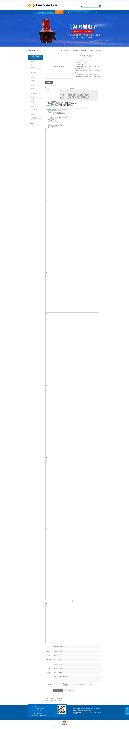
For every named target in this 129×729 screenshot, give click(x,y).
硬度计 (32, 69)
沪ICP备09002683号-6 (89, 712)
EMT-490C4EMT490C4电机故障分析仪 (55, 698)
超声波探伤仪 (33, 119)
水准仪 (32, 90)
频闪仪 (32, 104)
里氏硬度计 (33, 88)
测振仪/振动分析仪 (34, 72)
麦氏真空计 (33, 96)
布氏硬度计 (33, 106)
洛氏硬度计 (33, 111)
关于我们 (41, 12)
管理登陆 (98, 708)
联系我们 (99, 1)
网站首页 (32, 12)
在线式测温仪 (33, 114)
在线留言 (95, 1)
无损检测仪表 (77, 50)
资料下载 (77, 12)
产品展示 (59, 12)
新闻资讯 (50, 12)
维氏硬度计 (33, 67)
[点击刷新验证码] (66, 684)
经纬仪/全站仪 (33, 117)
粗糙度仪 (32, 75)
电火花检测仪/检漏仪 (34, 109)
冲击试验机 (33, 101)
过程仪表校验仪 (33, 93)
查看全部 (32, 123)
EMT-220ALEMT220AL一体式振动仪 (55, 700)
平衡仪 (32, 64)
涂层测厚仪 (33, 80)
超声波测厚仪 (33, 77)
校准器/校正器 (33, 98)
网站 (74, 708)
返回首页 (91, 1)
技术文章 (68, 12)
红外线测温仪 (33, 85)
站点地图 (89, 710)
